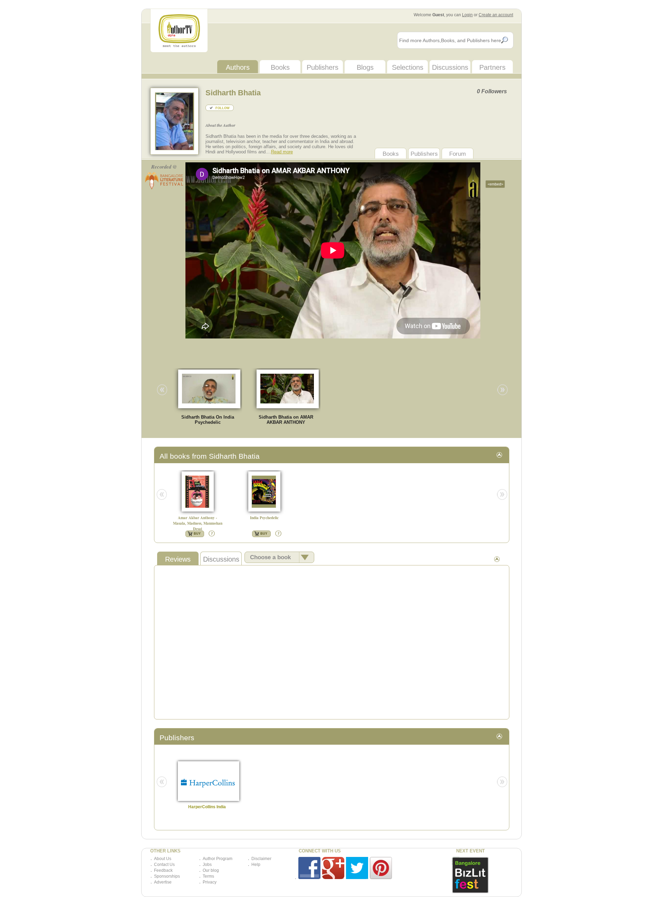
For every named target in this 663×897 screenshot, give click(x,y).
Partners (492, 67)
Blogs (365, 67)
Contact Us (164, 864)
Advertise (163, 882)
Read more (282, 151)
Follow (222, 108)
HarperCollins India (207, 806)
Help (255, 864)
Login (467, 14)
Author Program (217, 858)
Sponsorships (167, 876)
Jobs (207, 864)
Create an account (496, 14)
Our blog (211, 870)
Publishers (322, 67)
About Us (162, 858)
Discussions (450, 67)
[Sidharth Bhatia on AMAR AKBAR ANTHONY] (290, 388)
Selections (407, 67)
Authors (238, 67)
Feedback (163, 870)
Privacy (210, 882)
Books (280, 67)
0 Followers (492, 91)
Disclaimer (261, 858)
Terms (208, 876)
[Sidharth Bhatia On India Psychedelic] (212, 388)
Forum (457, 154)
